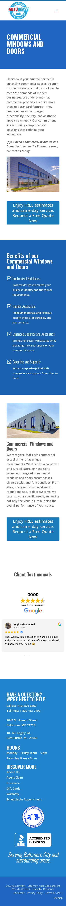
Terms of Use (53, 893)
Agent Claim (15, 777)
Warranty (13, 794)
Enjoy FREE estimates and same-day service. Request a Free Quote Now (33, 212)
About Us (13, 772)
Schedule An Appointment (24, 799)
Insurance (13, 783)
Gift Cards (13, 788)
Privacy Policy (34, 893)
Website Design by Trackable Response (33, 888)
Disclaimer (19, 893)
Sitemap (58, 898)
